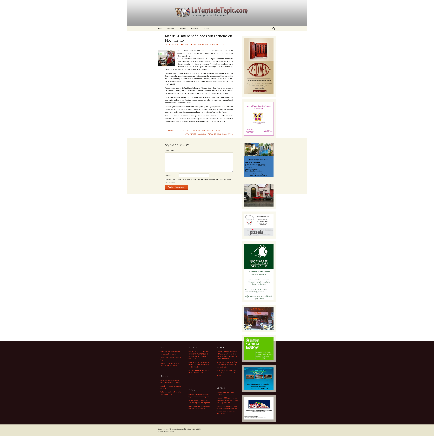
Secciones (170, 28)
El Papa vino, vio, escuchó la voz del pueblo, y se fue (209, 133)
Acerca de (194, 28)
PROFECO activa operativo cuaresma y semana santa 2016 (192, 130)
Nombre (168, 175)
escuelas (205, 44)
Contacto (206, 28)
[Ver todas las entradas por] (223, 44)
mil (210, 44)
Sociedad (185, 44)
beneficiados (197, 44)
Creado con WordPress (166, 431)
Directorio (182, 28)
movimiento (216, 44)
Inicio (160, 28)
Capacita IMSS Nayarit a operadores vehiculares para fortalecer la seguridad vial (227, 400)
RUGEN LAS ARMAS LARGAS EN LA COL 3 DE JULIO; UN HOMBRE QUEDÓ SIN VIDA (199, 364)
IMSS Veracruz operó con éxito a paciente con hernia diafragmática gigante (227, 364)
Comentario (170, 150)
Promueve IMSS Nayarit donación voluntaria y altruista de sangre (226, 372)
